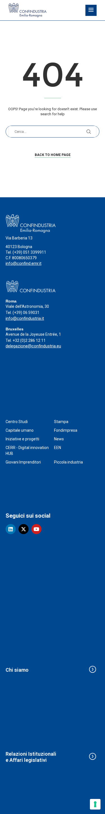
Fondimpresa (65, 430)
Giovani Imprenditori (23, 462)
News (59, 439)
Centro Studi (17, 421)
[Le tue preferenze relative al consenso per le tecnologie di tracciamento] (95, 804)
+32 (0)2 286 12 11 (29, 340)
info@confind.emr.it (23, 263)
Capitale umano (20, 430)
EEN (57, 447)
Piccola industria (68, 462)
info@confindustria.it (25, 318)
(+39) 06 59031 (26, 312)
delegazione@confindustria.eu (33, 346)
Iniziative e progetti (22, 439)
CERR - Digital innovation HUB (27, 450)
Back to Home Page (53, 155)
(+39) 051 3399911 (29, 252)
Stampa (61, 421)
